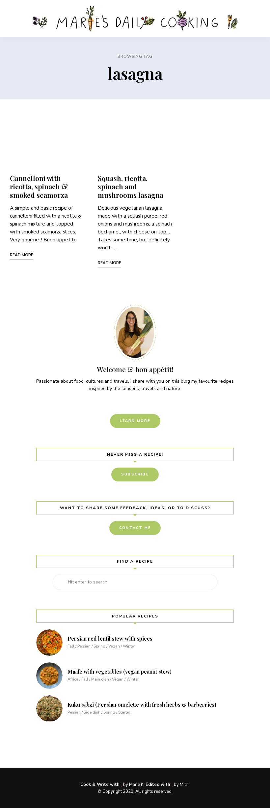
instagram (135, 402)
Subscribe (135, 474)
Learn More (135, 420)
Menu (253, 18)
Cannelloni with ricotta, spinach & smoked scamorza (39, 186)
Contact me (135, 527)
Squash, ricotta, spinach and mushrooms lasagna (130, 186)
